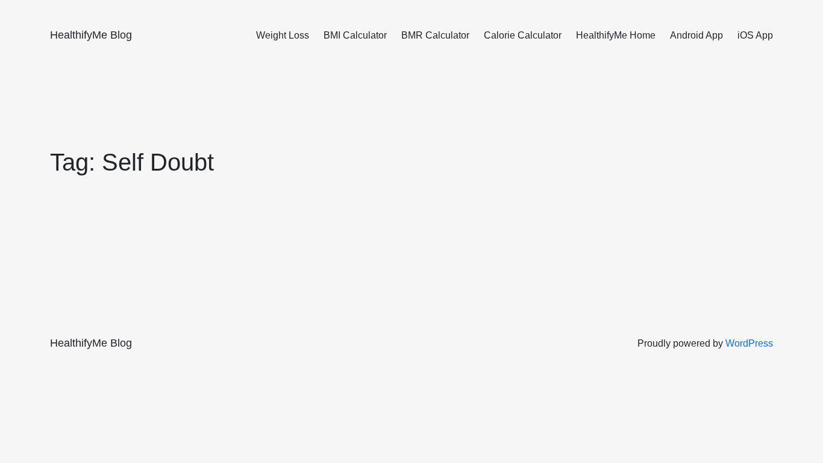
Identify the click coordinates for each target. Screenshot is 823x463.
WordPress (749, 343)
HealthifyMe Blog (91, 35)
